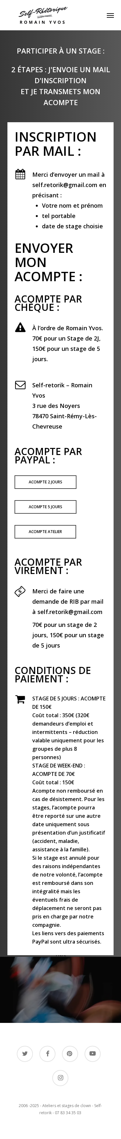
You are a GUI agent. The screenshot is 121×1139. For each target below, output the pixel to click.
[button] (110, 15)
